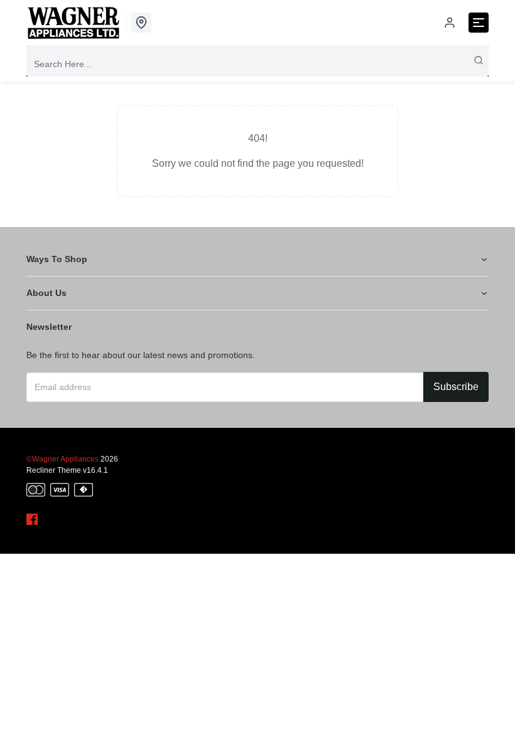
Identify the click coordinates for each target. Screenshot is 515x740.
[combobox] (257, 64)
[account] (449, 22)
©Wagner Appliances (62, 459)
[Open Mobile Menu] (479, 23)
